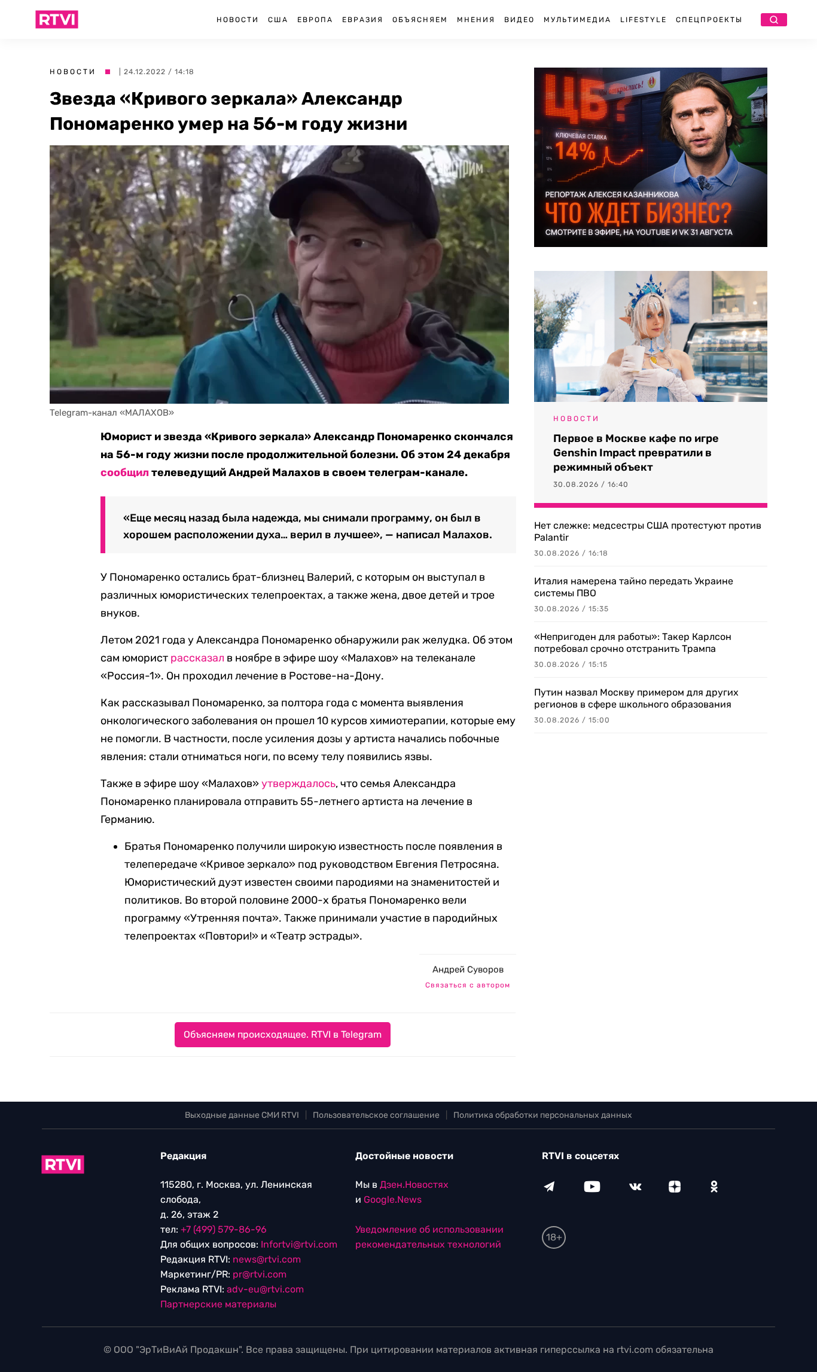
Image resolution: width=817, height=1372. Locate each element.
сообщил (124, 472)
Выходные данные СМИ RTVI (242, 1115)
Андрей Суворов (468, 969)
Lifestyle (643, 20)
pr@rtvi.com (259, 1274)
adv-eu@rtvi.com (265, 1289)
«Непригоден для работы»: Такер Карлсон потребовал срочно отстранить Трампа (632, 642)
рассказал (197, 657)
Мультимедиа (577, 20)
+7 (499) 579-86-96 (224, 1229)
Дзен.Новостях (414, 1184)
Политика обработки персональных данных (542, 1115)
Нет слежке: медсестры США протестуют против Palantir (647, 531)
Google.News (393, 1199)
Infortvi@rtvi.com (299, 1244)
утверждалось (298, 783)
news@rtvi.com (267, 1259)
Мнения (476, 20)
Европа (315, 20)
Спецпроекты (709, 20)
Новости (238, 20)
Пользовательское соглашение (376, 1115)
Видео (519, 20)
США (278, 20)
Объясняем (420, 20)
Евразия (362, 20)
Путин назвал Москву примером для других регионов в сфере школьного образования (636, 698)
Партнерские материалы (218, 1304)
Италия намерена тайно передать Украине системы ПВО (633, 587)
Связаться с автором (467, 985)
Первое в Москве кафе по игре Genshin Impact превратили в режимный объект (636, 453)
